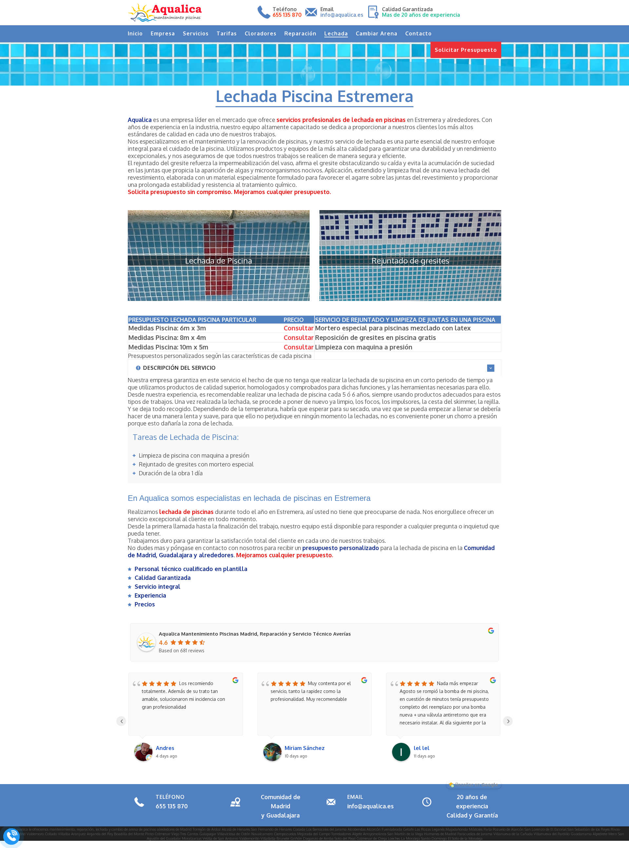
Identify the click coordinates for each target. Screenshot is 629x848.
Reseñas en (476, 784)
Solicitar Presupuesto (466, 50)
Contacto (418, 33)
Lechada (336, 33)
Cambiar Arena (376, 33)
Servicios (196, 33)
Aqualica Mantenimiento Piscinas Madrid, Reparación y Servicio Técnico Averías (255, 634)
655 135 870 (172, 806)
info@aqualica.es (370, 806)
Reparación (300, 33)
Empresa (163, 33)
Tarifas (227, 33)
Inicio (135, 33)
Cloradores (260, 33)
